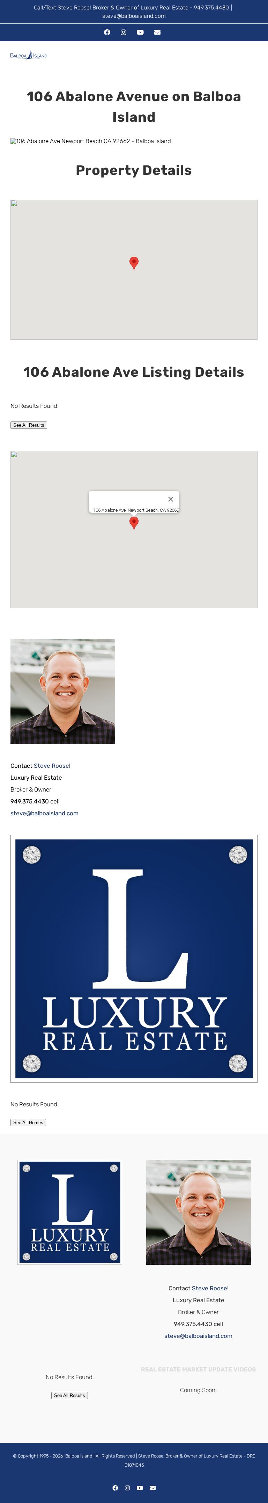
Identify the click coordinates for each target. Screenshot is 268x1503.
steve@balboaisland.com (134, 16)
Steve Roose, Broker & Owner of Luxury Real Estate (190, 1456)
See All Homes (28, 1122)
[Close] (170, 499)
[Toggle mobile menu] (255, 60)
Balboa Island (78, 1456)
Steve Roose (51, 765)
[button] (134, 263)
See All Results (28, 425)
